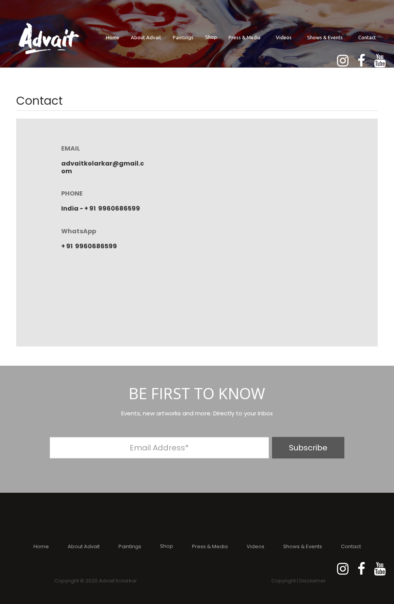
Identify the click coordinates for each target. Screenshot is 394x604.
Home (112, 37)
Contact (367, 37)
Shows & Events (325, 37)
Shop (211, 37)
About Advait (146, 37)
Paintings (183, 37)
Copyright (283, 580)
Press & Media (244, 37)
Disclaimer (312, 580)
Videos (284, 37)
